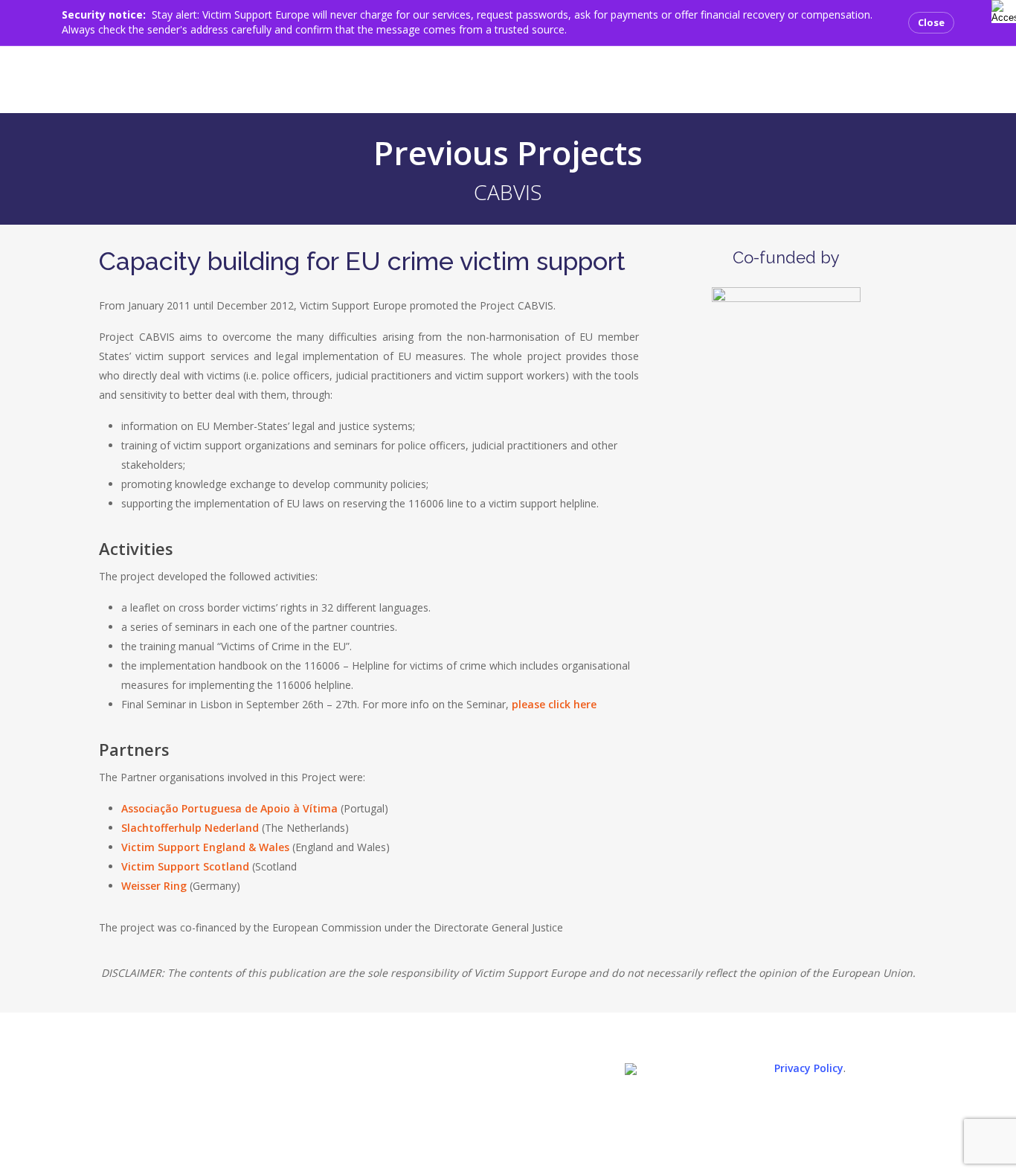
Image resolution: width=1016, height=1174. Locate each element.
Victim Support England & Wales (205, 847)
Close (931, 22)
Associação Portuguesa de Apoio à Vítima (229, 808)
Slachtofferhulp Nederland (190, 828)
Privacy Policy (808, 1068)
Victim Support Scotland (185, 866)
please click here (554, 704)
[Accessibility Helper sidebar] (1000, 9)
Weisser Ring (154, 886)
